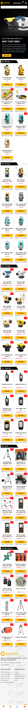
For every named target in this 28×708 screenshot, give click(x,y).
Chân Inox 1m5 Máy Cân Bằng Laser (7, 487)
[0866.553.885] (3, 706)
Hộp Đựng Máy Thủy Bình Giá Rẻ (7, 638)
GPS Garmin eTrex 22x (21, 409)
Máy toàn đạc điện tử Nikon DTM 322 (21, 229)
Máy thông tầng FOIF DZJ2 (21, 78)
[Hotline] (10, 706)
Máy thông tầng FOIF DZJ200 (7, 78)
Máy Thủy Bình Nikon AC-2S (21, 282)
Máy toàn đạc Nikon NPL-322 (7, 253)
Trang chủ (16, 672)
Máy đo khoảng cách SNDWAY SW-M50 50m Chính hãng (7, 535)
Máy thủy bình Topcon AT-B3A (7, 331)
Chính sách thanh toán (5, 672)
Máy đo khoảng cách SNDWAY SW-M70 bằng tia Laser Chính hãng (20, 535)
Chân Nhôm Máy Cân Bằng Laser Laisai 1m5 (7, 463)
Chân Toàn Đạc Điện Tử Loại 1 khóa (20, 613)
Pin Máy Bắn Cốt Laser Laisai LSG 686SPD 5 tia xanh (21, 463)
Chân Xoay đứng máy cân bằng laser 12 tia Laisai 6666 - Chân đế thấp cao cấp (20, 487)
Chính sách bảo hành (5, 676)
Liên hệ (15, 680)
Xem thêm (23, 61)
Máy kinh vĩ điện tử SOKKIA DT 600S (21, 127)
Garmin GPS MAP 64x (7, 384)
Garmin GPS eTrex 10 (7, 433)
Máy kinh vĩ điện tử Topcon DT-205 (7, 151)
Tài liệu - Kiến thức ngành (19, 676)
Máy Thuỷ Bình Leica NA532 (21, 355)
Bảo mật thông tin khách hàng (7, 682)
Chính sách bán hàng (5, 674)
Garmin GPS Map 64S (21, 384)
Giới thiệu (16, 674)
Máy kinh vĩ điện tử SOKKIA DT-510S (7, 127)
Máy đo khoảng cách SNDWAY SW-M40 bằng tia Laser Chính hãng (20, 511)
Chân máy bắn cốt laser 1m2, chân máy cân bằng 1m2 (7, 511)
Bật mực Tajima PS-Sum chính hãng (20, 565)
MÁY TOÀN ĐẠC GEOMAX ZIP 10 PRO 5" (7, 180)
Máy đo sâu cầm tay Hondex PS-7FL (21, 102)
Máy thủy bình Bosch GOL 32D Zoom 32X (7, 282)
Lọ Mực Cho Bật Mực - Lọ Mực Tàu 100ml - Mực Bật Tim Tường (7, 589)
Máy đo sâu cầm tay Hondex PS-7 (7, 102)
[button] (1, 33)
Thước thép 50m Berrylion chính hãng (7, 565)
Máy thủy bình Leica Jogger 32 (7, 355)
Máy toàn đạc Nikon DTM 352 (7, 229)
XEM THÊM (6, 55)
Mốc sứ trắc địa (20, 588)
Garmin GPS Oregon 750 (20, 433)
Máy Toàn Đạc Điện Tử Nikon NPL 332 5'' (21, 253)
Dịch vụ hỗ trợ (5, 669)
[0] (22, 3)
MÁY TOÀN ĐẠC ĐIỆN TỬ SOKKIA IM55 (21, 205)
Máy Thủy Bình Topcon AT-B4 (7, 307)
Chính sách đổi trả (4, 680)
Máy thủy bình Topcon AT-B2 (21, 331)
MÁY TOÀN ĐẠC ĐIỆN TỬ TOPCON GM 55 (7, 205)
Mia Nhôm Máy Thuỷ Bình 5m (7, 613)
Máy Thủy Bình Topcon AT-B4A (21, 307)
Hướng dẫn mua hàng (5, 678)
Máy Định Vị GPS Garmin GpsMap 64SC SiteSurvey (7, 409)
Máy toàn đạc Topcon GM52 (21, 180)
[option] (14, 34)
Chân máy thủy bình (21, 637)
